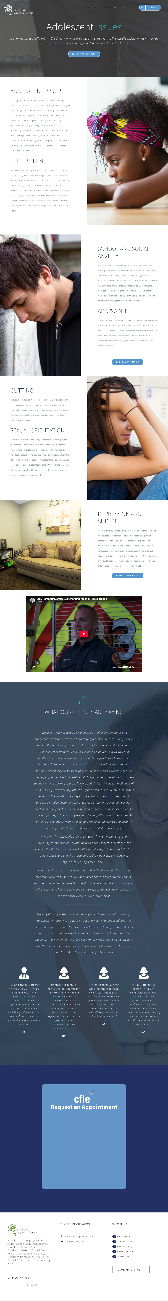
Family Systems (123, 1236)
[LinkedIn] (32, 1285)
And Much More (123, 1256)
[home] (22, 1225)
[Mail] (36, 1285)
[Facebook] (28, 1285)
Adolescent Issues (125, 1241)
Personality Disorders (126, 1251)
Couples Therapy (124, 1246)
